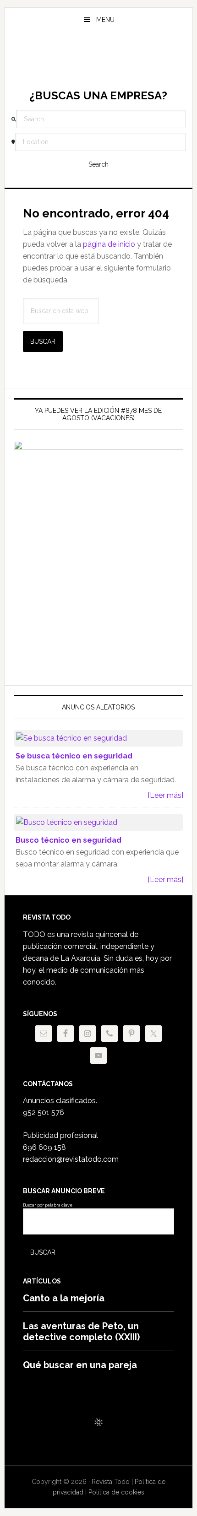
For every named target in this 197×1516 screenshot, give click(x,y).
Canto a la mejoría (63, 1298)
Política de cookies (116, 1492)
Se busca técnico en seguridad (74, 756)
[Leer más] (165, 795)
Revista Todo (99, 61)
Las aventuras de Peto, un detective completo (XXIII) (81, 1332)
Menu (105, 19)
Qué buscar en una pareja (80, 1364)
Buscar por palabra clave (47, 1205)
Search (98, 164)
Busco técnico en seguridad (68, 840)
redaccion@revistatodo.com (71, 1159)
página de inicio (109, 244)
